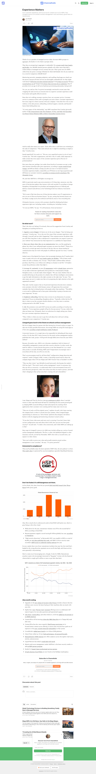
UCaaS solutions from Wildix (33, 652)
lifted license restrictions (55, 624)
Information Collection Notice (47, 755)
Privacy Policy (58, 755)
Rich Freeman (29, 18)
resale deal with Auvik (48, 642)
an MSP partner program (34, 646)
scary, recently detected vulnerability (45, 629)
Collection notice (61, 764)
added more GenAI (39, 631)
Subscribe (84, 3)
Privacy (51, 764)
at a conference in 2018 (53, 400)
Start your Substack (44, 767)
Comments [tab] (25, 686)
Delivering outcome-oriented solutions (41, 82)
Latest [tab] (27, 704)
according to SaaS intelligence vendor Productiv (44, 330)
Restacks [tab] (32, 686)
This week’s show (27, 451)
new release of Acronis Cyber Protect (46, 603)
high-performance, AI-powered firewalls (55, 634)
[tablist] (28, 686)
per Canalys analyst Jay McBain (49, 258)
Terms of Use (54, 754)
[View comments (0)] (28, 23)
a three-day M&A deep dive (50, 619)
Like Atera (28, 615)
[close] (61, 734)
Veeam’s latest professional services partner (44, 649)
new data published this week (40, 540)
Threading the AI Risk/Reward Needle (34, 732)
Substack (41, 771)
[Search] (75, 3)
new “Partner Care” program (41, 610)
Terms (55, 764)
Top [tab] (24, 704)
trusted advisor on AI (28, 84)
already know (62, 268)
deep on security (63, 82)
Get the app (55, 767)
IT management (48, 268)
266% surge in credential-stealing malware (44, 543)
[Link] (20, 223)
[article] (48, 712)
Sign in (91, 3)
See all (25, 743)
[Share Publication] (78, 3)
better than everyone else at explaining (55, 84)
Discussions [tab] (33, 704)
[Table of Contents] (2, 387)
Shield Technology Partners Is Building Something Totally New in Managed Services (40, 709)
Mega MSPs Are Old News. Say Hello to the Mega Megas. (40, 721)
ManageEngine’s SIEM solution (34, 637)
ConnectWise (36, 615)
